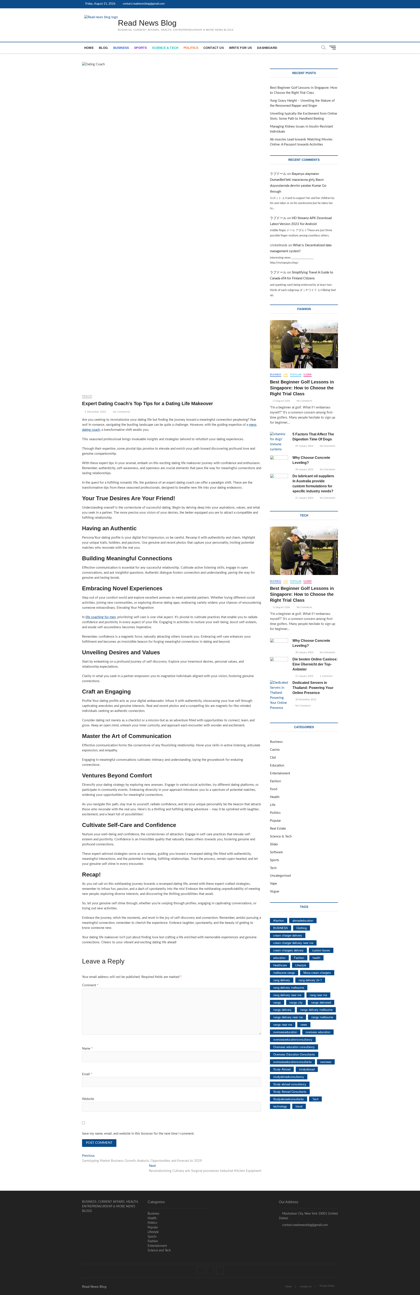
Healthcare (280, 965)
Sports (140, 48)
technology (280, 1106)
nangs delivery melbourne (316, 1010)
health (316, 958)
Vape (273, 883)
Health (87, 396)
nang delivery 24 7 (310, 980)
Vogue (274, 891)
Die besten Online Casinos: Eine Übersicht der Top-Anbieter (315, 664)
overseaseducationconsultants (292, 1062)
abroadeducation (302, 920)
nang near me (318, 995)
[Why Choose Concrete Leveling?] (279, 461)
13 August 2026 (281, 401)
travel (299, 1106)
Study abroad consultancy (289, 1084)
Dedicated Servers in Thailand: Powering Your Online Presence (312, 688)
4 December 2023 (95, 411)
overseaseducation (285, 1032)
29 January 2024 (304, 446)
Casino (275, 749)
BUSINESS (280, 928)
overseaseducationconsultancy (292, 1039)
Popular (295, 374)
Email (87, 1074)
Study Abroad (281, 1069)
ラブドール (278, 174)
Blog (103, 48)
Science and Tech (159, 1250)
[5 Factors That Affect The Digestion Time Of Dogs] (279, 442)
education (279, 958)
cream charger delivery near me (293, 943)
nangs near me (282, 1024)
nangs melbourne (322, 1017)
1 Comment (325, 676)
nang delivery (281, 980)
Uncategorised (280, 875)
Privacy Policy (327, 1286)
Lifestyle (300, 965)
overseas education (318, 1032)
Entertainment (280, 773)
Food (273, 789)
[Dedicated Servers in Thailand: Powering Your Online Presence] (279, 695)
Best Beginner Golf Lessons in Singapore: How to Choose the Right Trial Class (302, 388)
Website (88, 1099)
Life (285, 374)
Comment (90, 985)
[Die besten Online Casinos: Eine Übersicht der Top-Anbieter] (279, 663)
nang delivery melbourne (288, 987)
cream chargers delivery (288, 950)
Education (277, 765)
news (304, 1024)
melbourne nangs (284, 972)
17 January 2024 (304, 676)
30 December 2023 (305, 699)
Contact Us (213, 48)
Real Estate (278, 828)
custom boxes (321, 950)
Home (89, 48)
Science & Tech (165, 48)
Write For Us (240, 48)
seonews (325, 1062)
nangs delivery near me (288, 1017)
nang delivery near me (287, 995)
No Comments (121, 411)
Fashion (275, 781)
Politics (191, 48)
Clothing (301, 928)
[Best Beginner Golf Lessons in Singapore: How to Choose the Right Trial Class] (304, 344)
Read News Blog (147, 22)
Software (276, 852)
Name (87, 1048)
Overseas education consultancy (294, 1047)
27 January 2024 (304, 498)
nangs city (296, 1002)
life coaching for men (101, 617)
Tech (273, 868)
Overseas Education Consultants (294, 1054)
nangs (277, 1002)
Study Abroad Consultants (289, 1091)
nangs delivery (282, 1010)
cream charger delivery (287, 935)
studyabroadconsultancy (288, 1077)
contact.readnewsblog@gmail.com (143, 3)
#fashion (278, 920)
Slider (307, 374)
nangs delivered (321, 1002)
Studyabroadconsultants (288, 1099)
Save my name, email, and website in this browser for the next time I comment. (138, 1133)
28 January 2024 (304, 469)
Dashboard (267, 48)
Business (121, 48)
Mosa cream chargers (317, 972)
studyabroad (307, 1069)
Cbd (273, 757)
